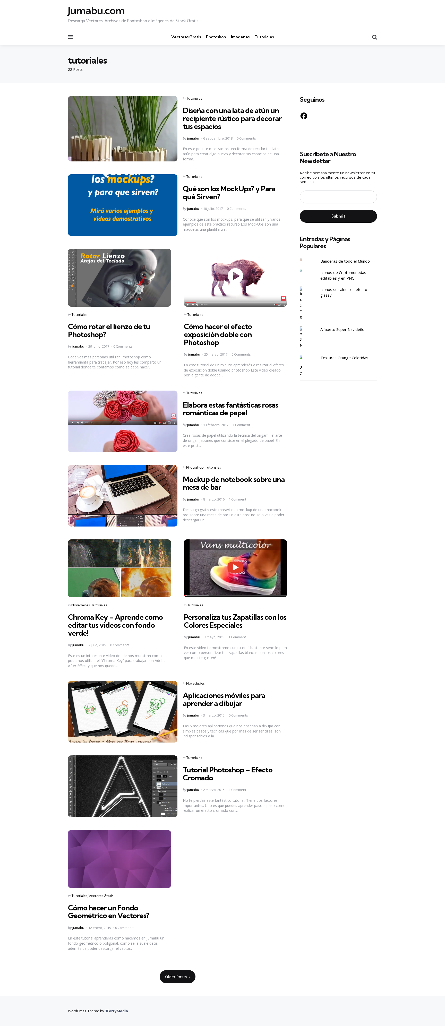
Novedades (80, 605)
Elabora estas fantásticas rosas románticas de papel (230, 408)
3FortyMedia (116, 1010)
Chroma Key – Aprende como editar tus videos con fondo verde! (115, 625)
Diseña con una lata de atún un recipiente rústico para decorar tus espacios (232, 118)
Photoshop (216, 37)
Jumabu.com (96, 10)
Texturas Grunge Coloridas (344, 357)
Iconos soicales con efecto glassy (343, 292)
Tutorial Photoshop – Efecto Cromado (227, 773)
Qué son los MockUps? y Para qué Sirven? (229, 192)
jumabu (193, 138)
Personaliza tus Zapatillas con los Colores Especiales (235, 621)
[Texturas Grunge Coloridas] (305, 365)
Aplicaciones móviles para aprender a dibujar (224, 699)
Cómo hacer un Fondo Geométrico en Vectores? (108, 911)
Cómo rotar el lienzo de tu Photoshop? (109, 330)
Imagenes (240, 37)
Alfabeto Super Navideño (342, 329)
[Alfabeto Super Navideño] (305, 337)
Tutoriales (264, 37)
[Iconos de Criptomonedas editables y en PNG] (305, 270)
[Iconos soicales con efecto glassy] (305, 303)
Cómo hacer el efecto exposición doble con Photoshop (218, 334)
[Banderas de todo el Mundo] (305, 259)
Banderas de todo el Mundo (345, 261)
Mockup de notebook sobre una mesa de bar (234, 483)
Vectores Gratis (186, 37)
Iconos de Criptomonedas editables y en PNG (343, 275)
